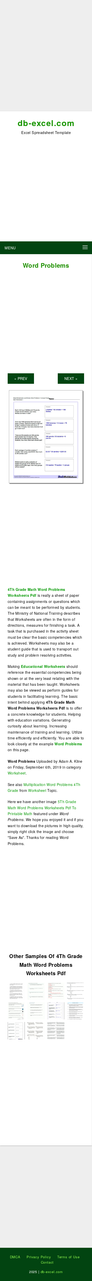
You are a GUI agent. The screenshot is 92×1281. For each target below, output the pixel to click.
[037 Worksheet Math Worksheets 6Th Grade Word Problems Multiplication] (35, 1010)
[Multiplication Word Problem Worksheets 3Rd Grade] (55, 990)
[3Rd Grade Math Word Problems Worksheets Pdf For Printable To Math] (75, 990)
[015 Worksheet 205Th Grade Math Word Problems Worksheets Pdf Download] (35, 1030)
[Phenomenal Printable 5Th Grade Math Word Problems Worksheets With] (16, 990)
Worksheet (17, 773)
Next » (70, 378)
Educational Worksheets (43, 666)
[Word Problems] (46, 436)
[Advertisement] (46, 58)
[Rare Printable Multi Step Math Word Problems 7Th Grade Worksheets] (75, 1010)
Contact (47, 1262)
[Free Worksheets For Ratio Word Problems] (35, 990)
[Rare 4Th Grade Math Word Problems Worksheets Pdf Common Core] (16, 1030)
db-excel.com (46, 123)
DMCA (15, 1256)
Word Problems (68, 743)
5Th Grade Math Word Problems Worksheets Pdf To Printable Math (42, 807)
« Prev (20, 378)
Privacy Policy (39, 1256)
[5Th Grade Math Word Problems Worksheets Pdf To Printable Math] (55, 1030)
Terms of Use (68, 1256)
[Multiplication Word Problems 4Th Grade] (16, 1010)
